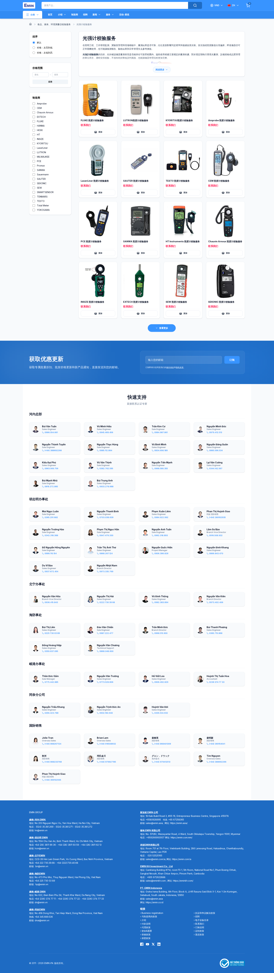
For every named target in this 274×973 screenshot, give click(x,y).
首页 (50, 14)
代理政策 (146, 927)
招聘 (85, 14)
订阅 (232, 359)
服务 (108, 14)
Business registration (152, 913)
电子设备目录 (202, 920)
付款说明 (146, 923)
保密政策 (146, 938)
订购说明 (199, 927)
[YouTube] (147, 944)
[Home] (30, 24)
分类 (32, 14)
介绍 (60, 14)
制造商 (74, 14)
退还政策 (199, 934)
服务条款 (170, 367)
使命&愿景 (147, 930)
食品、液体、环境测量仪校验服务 (54, 24)
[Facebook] (141, 944)
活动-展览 (124, 14)
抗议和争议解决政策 (205, 913)
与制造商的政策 (149, 916)
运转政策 (199, 930)
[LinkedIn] (158, 944)
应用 (50, 82)
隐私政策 (179, 367)
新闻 (95, 14)
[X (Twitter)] (153, 944)
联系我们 (199, 923)
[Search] (195, 5)
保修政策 (146, 934)
